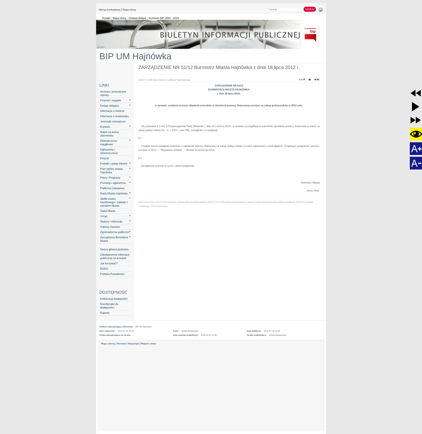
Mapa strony (129, 10)
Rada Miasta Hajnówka (114, 193)
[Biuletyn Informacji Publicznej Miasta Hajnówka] (211, 32)
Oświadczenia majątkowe (108, 142)
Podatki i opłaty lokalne (113, 163)
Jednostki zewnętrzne (113, 121)
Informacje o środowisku (114, 116)
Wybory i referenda (111, 221)
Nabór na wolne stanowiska (109, 134)
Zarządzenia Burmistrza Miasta (114, 239)
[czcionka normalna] (302, 79)
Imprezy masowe (110, 226)
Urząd (103, 216)
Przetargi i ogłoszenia (113, 182)
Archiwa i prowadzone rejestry (113, 93)
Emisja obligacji (109, 105)
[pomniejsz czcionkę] (300, 79)
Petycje (104, 158)
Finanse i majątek (110, 100)
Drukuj (320, 10)
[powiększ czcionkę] (304, 79)
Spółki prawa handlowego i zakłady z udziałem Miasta (114, 202)
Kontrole (105, 126)
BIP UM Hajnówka (135, 56)
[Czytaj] (317, 79)
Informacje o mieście (112, 110)
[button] (415, 93)
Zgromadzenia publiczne (114, 232)
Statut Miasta (107, 210)
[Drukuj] (309, 79)
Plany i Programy (110, 177)
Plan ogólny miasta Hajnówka (111, 170)
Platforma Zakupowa (112, 188)
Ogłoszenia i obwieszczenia (109, 151)
